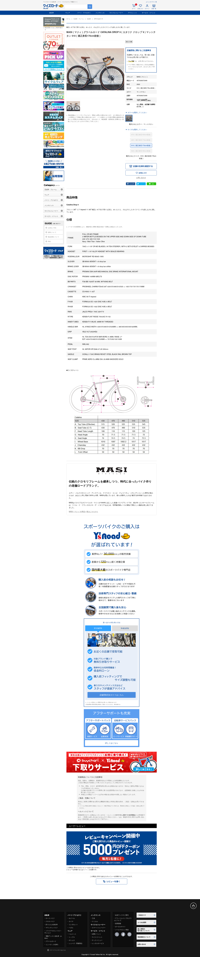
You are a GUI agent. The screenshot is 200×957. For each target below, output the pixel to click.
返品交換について (53, 237)
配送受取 (125, 628)
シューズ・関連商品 (75, 943)
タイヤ (71, 921)
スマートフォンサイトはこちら (58, 950)
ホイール (72, 918)
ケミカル (95, 921)
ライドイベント (97, 937)
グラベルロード (51, 941)
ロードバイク (50, 918)
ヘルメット (72, 934)
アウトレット (132, 13)
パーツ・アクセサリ (84, 13)
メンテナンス (100, 13)
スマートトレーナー (98, 927)
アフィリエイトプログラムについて (123, 919)
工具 (93, 918)
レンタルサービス (98, 943)
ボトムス (72, 940)
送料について (52, 232)
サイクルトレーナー (116, 13)
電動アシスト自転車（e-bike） (53, 937)
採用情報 (118, 923)
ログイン (86, 869)
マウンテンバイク (52, 927)
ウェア (67, 13)
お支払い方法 (52, 228)
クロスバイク (50, 921)
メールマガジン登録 (122, 930)
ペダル (71, 927)
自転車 (51, 13)
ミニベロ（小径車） (52, 944)
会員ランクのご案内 (122, 915)
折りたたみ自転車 (52, 924)
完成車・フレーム (51, 189)
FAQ (49, 241)
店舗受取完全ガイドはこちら (112, 695)
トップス (72, 937)
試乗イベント (96, 934)
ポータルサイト (120, 926)
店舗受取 (99, 628)
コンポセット (73, 924)
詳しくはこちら (111, 743)
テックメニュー (97, 940)
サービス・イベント (148, 13)
